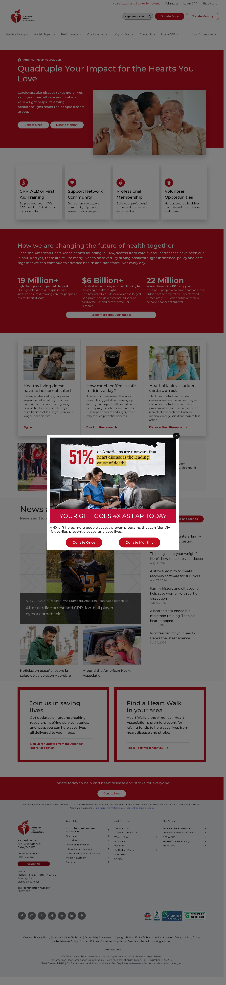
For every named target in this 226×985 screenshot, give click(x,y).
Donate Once (84, 542)
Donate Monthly (139, 542)
